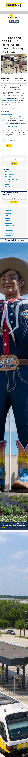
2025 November (9, 233)
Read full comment (11, 126)
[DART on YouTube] (17, 21)
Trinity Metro (9, 181)
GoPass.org (8, 176)
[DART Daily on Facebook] (11, 21)
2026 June (8, 215)
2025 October (9, 235)
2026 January (9, 228)
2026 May (8, 218)
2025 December (9, 230)
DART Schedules (10, 174)
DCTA (7, 184)
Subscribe (14, 202)
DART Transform (10, 186)
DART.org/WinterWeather (11, 100)
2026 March (8, 223)
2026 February (9, 225)
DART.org (8, 171)
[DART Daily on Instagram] (15, 21)
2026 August (9, 210)
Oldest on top (23, 116)
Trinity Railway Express (12, 179)
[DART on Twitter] (13, 21)
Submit (9, 146)
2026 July (8, 213)
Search (14, 163)
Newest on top (14, 116)
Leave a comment (6, 114)
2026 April (8, 220)
